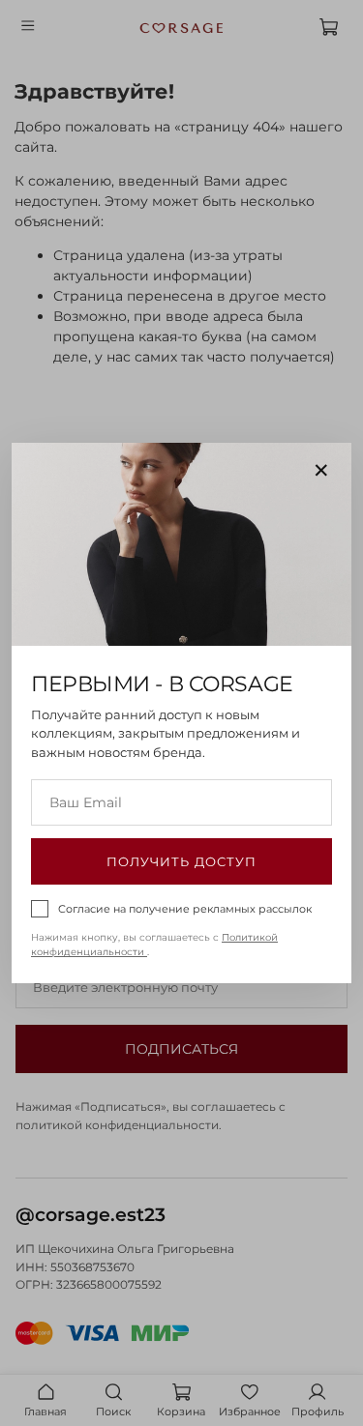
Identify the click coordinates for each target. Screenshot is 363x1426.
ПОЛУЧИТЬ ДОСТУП (181, 861)
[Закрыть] (321, 470)
